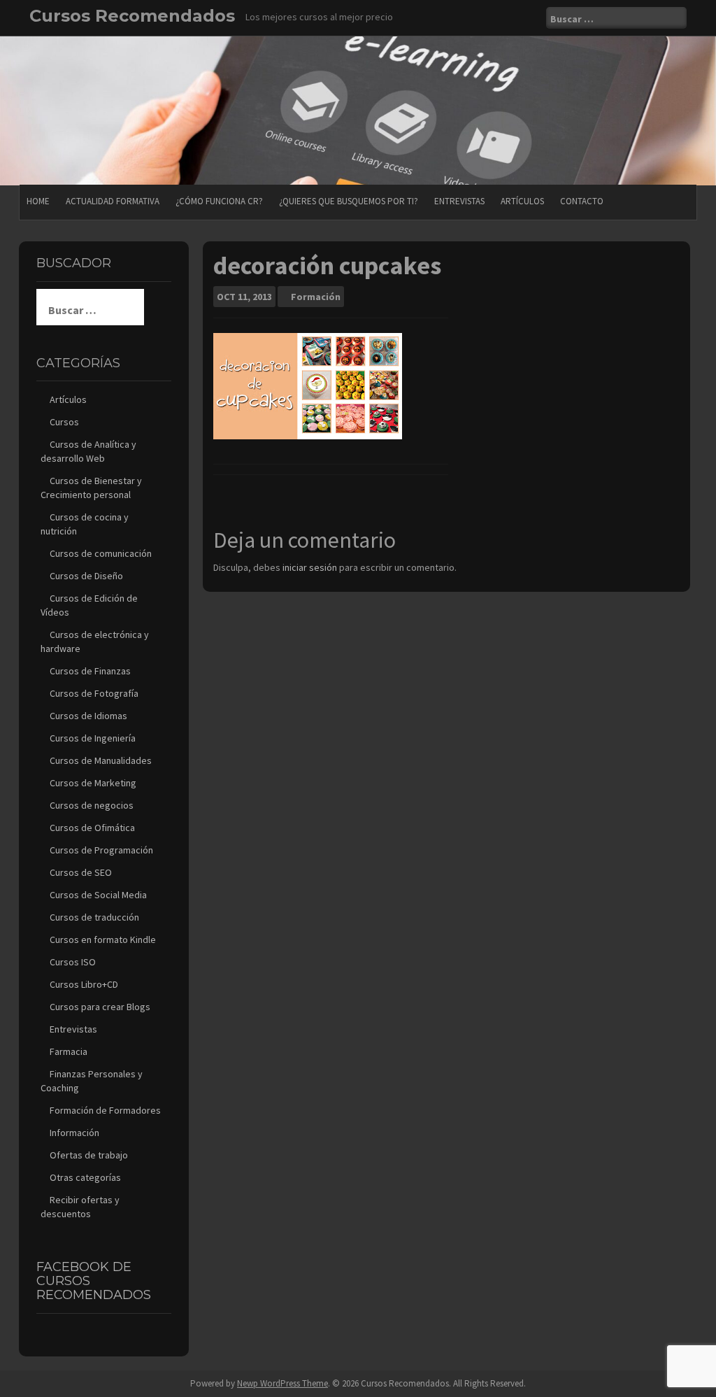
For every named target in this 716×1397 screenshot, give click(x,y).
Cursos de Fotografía (94, 693)
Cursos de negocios (92, 805)
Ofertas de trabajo (89, 1155)
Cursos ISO (73, 962)
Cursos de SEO (81, 872)
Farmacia (68, 1051)
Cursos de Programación (101, 850)
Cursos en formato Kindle (103, 939)
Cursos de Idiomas (88, 715)
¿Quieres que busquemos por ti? (348, 201)
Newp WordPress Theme (282, 1383)
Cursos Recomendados (132, 16)
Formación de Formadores (105, 1110)
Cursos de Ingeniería (93, 738)
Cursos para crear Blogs (100, 1006)
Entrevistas (459, 201)
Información (74, 1132)
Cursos (64, 422)
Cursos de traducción (94, 917)
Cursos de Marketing (93, 782)
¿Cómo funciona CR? (219, 201)
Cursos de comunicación (101, 553)
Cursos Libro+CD (84, 984)
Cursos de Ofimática (92, 827)
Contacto (581, 201)
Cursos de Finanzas (90, 671)
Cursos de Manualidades (101, 760)
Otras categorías (85, 1177)
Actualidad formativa (112, 201)
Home (38, 201)
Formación (316, 296)
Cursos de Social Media (98, 894)
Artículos (522, 201)
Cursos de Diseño (86, 575)
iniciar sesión (309, 567)
